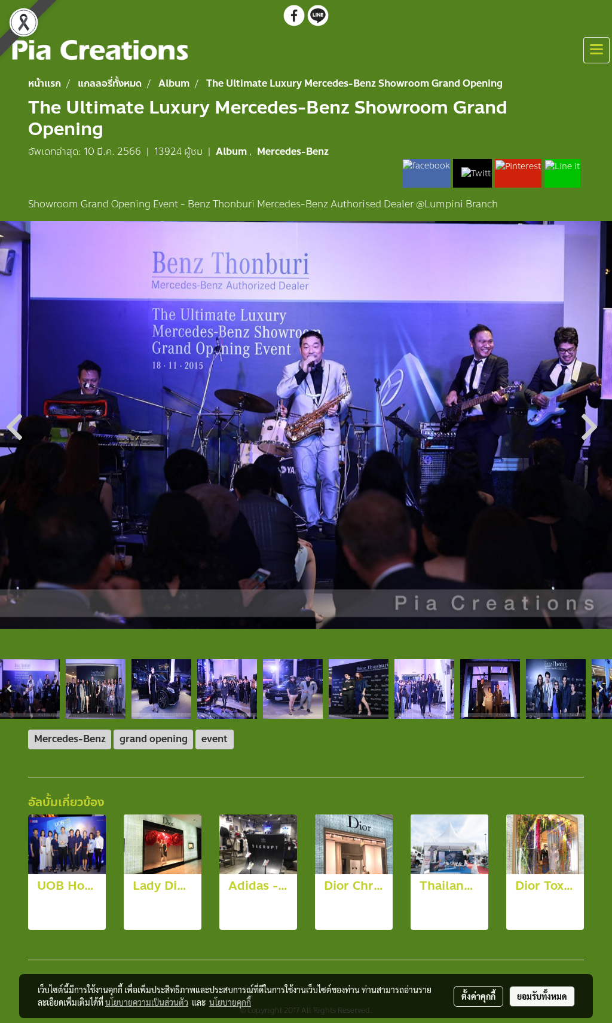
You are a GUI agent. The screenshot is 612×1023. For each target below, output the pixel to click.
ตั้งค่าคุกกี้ (478, 996)
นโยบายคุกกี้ (230, 1002)
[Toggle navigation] (596, 50)
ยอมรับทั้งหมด (542, 996)
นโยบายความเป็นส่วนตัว (146, 1002)
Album (232, 151)
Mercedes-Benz (293, 151)
